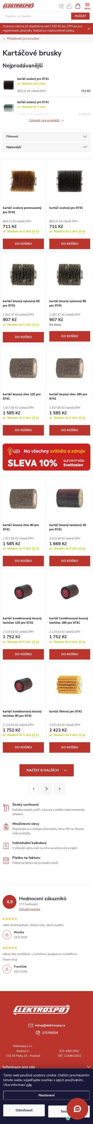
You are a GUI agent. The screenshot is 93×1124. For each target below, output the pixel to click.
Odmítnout (24, 1110)
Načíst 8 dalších (43, 770)
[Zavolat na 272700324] (61, 6)
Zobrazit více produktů (44, 120)
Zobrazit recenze (29, 909)
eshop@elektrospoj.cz (50, 1025)
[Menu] (87, 6)
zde (29, 1084)
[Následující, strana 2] (46, 788)
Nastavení (46, 1095)
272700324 (50, 1033)
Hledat (80, 16)
